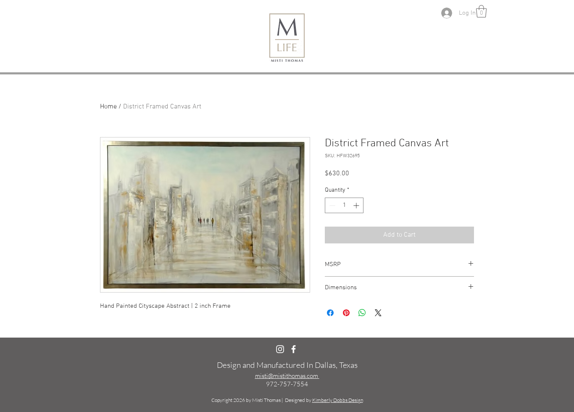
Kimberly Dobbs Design (337, 400)
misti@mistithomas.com (286, 376)
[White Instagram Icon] (280, 349)
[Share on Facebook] (330, 313)
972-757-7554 (287, 384)
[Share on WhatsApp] (362, 313)
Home (108, 107)
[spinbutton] (344, 205)
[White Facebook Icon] (293, 349)
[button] (481, 11)
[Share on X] (378, 313)
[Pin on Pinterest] (346, 313)
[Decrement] (331, 205)
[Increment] (357, 205)
